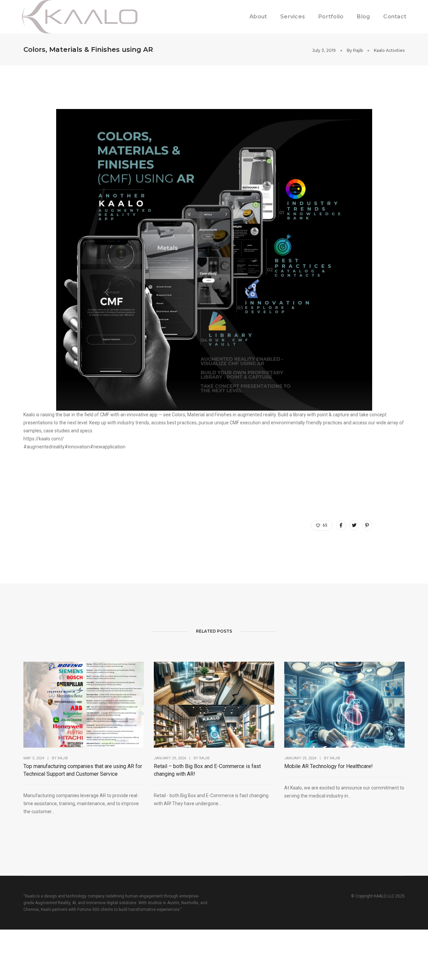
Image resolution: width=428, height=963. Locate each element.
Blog (363, 16)
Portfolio (330, 16)
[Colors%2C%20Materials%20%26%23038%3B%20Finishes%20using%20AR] (341, 525)
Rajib (358, 50)
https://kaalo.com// (43, 438)
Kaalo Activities (389, 50)
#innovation (77, 446)
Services (292, 16)
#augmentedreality (44, 446)
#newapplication (107, 446)
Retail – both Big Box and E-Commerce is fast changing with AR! (207, 770)
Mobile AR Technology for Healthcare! (328, 766)
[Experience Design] (79, 16)
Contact (394, 16)
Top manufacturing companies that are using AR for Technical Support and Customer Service (82, 770)
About (258, 16)
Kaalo (29, 414)
